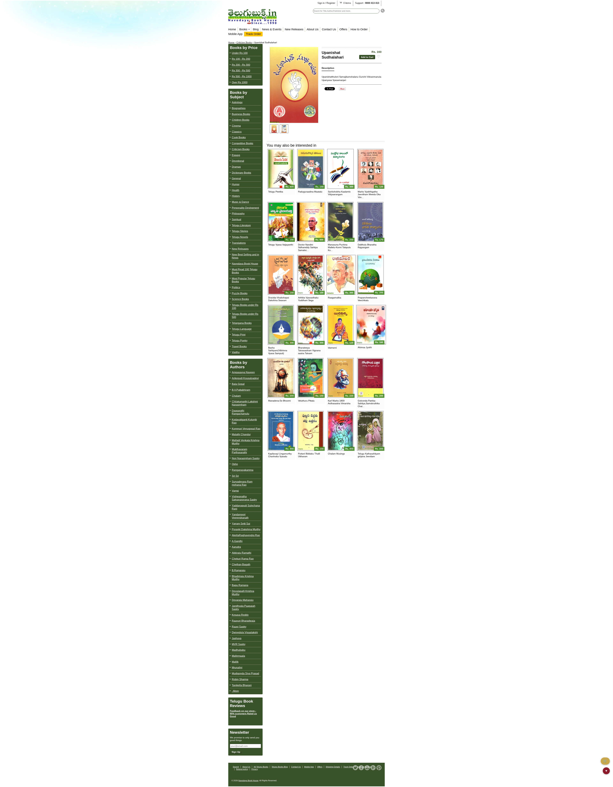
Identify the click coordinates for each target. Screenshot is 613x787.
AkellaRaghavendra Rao (246, 535)
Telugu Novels (240, 237)
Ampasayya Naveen (243, 372)
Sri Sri (235, 476)
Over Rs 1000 (239, 82)
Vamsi (235, 490)
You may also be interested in (291, 145)
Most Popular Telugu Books (243, 280)
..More (235, 691)
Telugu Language (242, 329)
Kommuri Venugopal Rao (246, 428)
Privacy (254, 769)
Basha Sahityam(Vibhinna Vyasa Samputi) (277, 350)
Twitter (355, 767)
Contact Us (329, 29)
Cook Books (239, 137)
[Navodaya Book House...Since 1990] (252, 22)
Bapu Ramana (240, 585)
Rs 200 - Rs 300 (241, 65)
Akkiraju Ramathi (241, 552)
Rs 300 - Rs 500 (241, 70)
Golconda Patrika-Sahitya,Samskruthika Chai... (369, 403)
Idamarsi (332, 347)
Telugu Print (238, 334)
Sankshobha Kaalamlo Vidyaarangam (339, 193)
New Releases (294, 29)
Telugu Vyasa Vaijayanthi (280, 244)
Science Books (240, 299)
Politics (236, 287)
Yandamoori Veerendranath (240, 516)
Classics (237, 131)
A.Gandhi (237, 541)
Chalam (236, 395)
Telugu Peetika (275, 191)
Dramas (236, 166)
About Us (312, 29)
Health (235, 190)
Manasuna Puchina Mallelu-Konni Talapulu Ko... (339, 247)
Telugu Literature (241, 225)
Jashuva (236, 638)
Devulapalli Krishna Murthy (243, 593)
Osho (235, 464)
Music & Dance (240, 202)
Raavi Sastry (239, 626)
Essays (236, 155)
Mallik (235, 661)
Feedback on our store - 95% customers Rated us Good (243, 714)
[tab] (328, 68)
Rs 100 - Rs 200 (241, 59)
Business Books (241, 114)
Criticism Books (244, 42)
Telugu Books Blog (280, 767)
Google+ (373, 767)
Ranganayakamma (242, 470)
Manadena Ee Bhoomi (279, 400)
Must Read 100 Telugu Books (244, 271)
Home (232, 29)
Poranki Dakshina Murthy (246, 529)
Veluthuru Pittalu (306, 400)
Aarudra (236, 547)
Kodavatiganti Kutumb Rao (244, 421)
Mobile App (235, 34)
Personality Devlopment (245, 207)
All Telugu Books (261, 767)
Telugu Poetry (239, 340)
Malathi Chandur (241, 434)
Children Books (240, 120)
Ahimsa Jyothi (365, 347)
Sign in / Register (326, 3)
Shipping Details (333, 767)
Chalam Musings (336, 453)
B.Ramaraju (238, 570)
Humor (235, 184)
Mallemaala (238, 656)
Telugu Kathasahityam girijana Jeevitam (369, 455)
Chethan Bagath (241, 564)
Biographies (239, 108)
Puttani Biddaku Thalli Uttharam (309, 455)
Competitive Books (242, 143)
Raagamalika (334, 297)
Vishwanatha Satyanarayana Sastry (244, 498)
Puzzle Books (239, 293)
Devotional (238, 161)
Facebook (361, 767)
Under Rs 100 (240, 53)
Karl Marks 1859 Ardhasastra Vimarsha (339, 402)
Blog (256, 29)
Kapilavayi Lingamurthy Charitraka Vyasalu (280, 455)
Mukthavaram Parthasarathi (239, 451)
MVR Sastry (238, 644)
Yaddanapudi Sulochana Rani (246, 507)
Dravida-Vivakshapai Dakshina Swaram (278, 299)
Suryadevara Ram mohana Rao (242, 483)
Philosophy (238, 213)
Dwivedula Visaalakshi (245, 632)
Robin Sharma (240, 679)
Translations (239, 243)
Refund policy (242, 769)
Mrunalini (237, 667)
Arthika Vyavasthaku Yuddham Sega (308, 299)
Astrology (237, 102)
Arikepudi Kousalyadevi (245, 378)
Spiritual (236, 219)
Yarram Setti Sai (241, 523)
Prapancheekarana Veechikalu (367, 299)
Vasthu (236, 352)
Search (236, 767)
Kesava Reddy (240, 615)
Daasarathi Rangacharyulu (240, 412)
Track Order (253, 34)
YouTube (367, 767)
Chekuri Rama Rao (243, 558)
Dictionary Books (241, 172)
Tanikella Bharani (242, 685)
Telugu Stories (240, 231)
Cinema (236, 125)
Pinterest (379, 767)
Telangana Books (242, 323)
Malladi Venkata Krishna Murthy (245, 442)
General (236, 178)
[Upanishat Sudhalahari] (274, 128)
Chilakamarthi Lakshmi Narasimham (245, 403)
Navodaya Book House (245, 263)
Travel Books (239, 346)
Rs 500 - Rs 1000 (242, 76)
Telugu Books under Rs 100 (245, 307)
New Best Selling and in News (245, 256)
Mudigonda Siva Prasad (245, 673)
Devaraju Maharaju (243, 600)
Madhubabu (238, 650)
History (236, 196)
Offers (343, 29)
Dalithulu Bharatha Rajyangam (367, 246)
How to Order (359, 29)
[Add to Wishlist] (379, 56)
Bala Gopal (238, 384)
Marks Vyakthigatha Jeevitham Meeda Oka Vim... (369, 194)
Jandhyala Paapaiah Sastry (243, 608)
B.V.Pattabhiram (241, 390)
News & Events (271, 29)
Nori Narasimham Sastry (246, 458)
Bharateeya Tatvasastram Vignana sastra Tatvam (309, 350)
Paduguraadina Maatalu (310, 191)
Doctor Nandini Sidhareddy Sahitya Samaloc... (308, 247)
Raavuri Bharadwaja (243, 620)
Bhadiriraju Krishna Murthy (243, 578)
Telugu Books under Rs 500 (245, 316)
